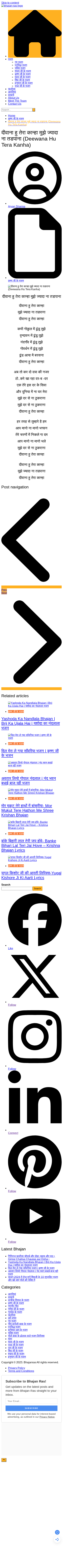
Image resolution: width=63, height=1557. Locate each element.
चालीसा (11, 89)
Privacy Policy (16, 1368)
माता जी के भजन (22, 77)
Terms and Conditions (21, 1371)
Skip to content (10, 2)
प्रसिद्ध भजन (21, 65)
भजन (10, 59)
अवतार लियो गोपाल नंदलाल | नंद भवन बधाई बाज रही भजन (28, 780)
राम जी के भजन (15, 1347)
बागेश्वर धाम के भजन (18, 1329)
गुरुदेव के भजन (15, 1312)
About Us (13, 97)
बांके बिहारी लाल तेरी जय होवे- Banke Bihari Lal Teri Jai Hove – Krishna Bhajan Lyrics (30, 845)
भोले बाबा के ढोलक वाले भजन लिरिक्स (26, 1335)
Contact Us (14, 103)
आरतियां (12, 91)
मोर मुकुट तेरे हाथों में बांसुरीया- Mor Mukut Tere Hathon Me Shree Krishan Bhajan (27, 810)
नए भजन (19, 62)
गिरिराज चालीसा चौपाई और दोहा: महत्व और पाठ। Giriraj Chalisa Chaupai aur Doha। (31, 1258)
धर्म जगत (12, 1318)
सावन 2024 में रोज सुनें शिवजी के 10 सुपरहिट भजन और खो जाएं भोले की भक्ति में (33, 1278)
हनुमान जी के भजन (24, 83)
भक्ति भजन (20, 68)
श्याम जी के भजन (23, 71)
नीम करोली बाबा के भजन (20, 1323)
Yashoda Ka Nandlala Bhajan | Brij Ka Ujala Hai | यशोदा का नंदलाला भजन (30, 723)
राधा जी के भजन (22, 86)
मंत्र (10, 1338)
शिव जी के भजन (22, 80)
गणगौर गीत (13, 1306)
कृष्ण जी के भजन (23, 74)
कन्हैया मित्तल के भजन (18, 1300)
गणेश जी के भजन (16, 1309)
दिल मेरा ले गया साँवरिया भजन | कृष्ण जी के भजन (31, 1268)
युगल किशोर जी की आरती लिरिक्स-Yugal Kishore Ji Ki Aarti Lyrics (31, 875)
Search (5, 884)
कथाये (11, 94)
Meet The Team (17, 100)
